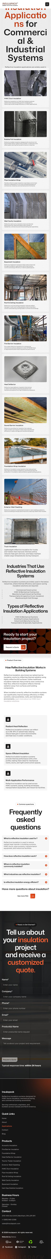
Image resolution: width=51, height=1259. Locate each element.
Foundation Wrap (8, 1153)
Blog (4, 1134)
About (4, 1122)
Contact (5, 1130)
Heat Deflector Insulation (11, 1157)
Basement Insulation (10, 1184)
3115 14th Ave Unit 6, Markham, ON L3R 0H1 (18, 1216)
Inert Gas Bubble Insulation (12, 1188)
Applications (7, 1126)
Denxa (13, 1237)
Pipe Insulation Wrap (10, 1172)
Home (4, 1118)
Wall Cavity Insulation (10, 1180)
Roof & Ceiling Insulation (11, 1176)
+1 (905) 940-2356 (9, 1219)
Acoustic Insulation (9, 1145)
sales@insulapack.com (11, 1223)
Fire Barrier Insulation (10, 1149)
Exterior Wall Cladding (11, 1165)
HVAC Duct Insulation (10, 1169)
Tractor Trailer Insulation (11, 1161)
